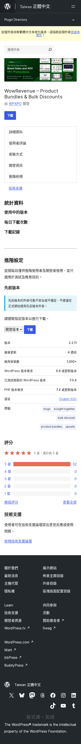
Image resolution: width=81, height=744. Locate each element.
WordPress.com (19, 642)
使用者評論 (17, 143)
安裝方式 (16, 154)
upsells (70, 426)
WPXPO (15, 103)
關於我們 (11, 568)
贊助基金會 (53, 620)
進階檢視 (16, 176)
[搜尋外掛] (50, 49)
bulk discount (66, 417)
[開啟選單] (74, 6)
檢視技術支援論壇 (18, 541)
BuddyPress (16, 665)
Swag (49, 628)
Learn (8, 605)
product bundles (51, 426)
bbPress (13, 657)
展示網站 (50, 568)
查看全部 (70, 502)
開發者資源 (13, 620)
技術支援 (15, 188)
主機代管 (11, 583)
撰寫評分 (11, 502)
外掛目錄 (50, 583)
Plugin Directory (15, 19)
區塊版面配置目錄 (56, 591)
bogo (47, 408)
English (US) (68, 399)
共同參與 (50, 605)
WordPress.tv (17, 628)
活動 (46, 613)
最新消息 (11, 576)
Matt (10, 650)
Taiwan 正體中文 (27, 685)
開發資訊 (16, 165)
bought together (64, 408)
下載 (10, 115)
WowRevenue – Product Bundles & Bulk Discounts (33, 93)
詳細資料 (16, 132)
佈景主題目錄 (53, 576)
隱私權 (9, 591)
